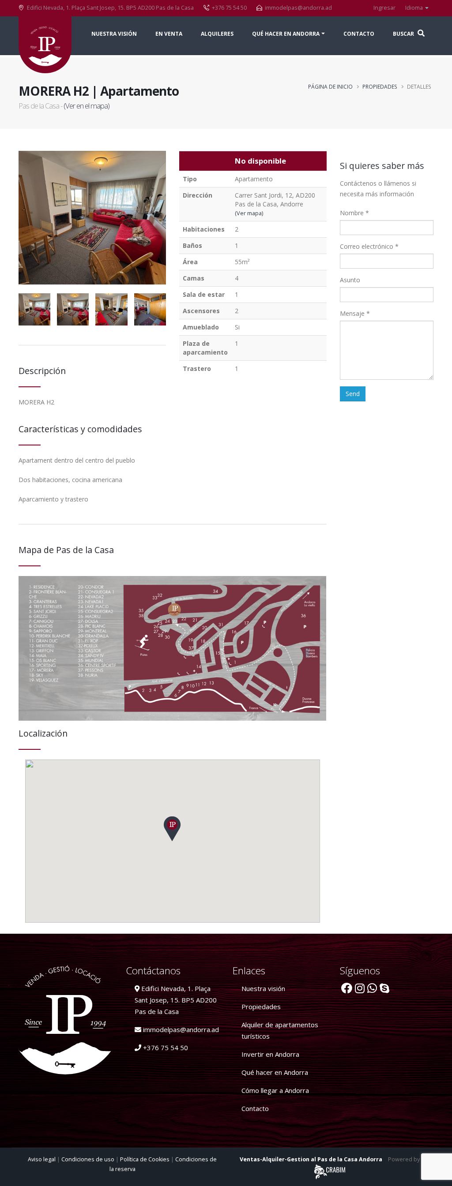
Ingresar (384, 7)
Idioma (414, 7)
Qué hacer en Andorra (274, 1072)
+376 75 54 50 (164, 1047)
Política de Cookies (145, 1159)
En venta (168, 33)
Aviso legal (42, 1159)
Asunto (350, 280)
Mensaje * (355, 313)
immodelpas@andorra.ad (298, 7)
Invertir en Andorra (270, 1054)
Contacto (358, 33)
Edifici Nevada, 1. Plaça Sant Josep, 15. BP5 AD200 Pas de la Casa (176, 1000)
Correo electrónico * (369, 246)
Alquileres (217, 33)
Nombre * (354, 213)
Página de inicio (330, 86)
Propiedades (379, 86)
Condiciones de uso (88, 1159)
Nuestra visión (114, 33)
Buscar (404, 33)
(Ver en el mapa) (86, 106)
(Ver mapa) (249, 213)
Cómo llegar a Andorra (275, 1090)
